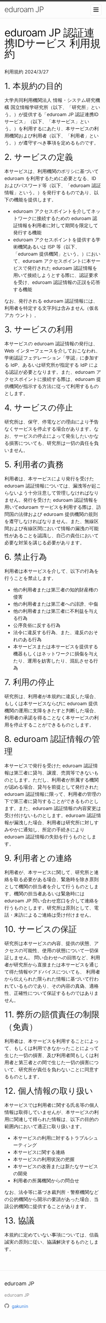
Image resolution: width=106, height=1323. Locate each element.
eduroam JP (24, 9)
